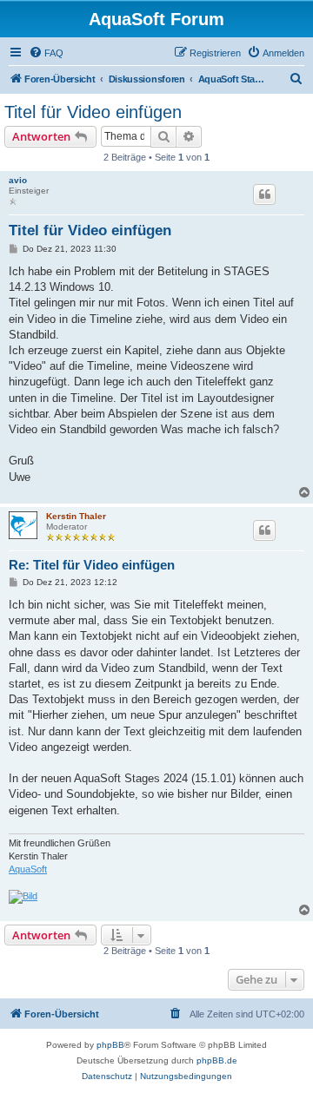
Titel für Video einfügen (93, 112)
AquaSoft (28, 869)
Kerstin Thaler (76, 516)
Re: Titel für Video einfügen (92, 564)
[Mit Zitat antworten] (264, 194)
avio (18, 180)
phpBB (110, 1045)
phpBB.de (216, 1060)
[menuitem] (46, 53)
